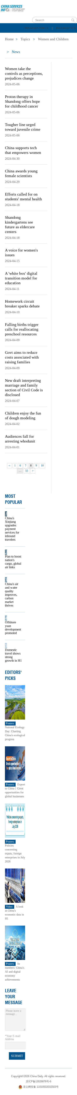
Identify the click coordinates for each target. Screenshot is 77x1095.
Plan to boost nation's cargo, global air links (13, 562)
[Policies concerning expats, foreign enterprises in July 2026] (15, 820)
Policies (30, 36)
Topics (35, 46)
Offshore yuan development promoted (13, 628)
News (52, 36)
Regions (57, 46)
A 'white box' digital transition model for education (21, 278)
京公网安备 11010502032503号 (41, 1086)
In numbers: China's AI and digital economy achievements (14, 971)
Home (9, 36)
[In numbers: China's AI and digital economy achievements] (15, 942)
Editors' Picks (13, 675)
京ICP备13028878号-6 (38, 1081)
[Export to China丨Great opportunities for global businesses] (15, 763)
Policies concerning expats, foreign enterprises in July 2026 (15, 853)
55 (26, 470)
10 (42, 465)
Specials (12, 46)
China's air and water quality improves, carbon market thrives (11, 594)
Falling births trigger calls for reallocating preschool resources (21, 329)
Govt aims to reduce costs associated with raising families (22, 357)
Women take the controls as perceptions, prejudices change (24, 73)
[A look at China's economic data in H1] (15, 885)
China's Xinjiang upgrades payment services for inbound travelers (12, 528)
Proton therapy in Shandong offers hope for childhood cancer (22, 101)
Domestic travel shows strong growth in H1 (13, 655)
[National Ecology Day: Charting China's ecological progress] (15, 702)
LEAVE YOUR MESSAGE (13, 997)
